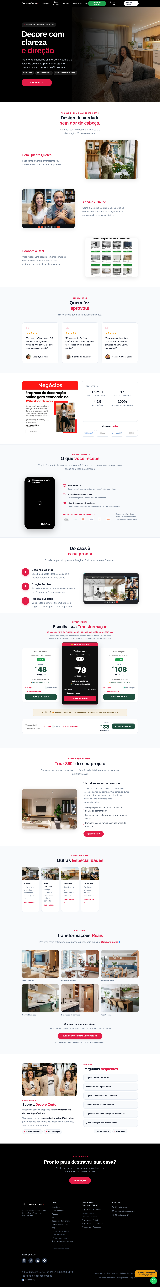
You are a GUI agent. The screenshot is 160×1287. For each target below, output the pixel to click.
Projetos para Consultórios (92, 1223)
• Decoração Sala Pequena (61, 1231)
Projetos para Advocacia (91, 1227)
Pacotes (66, 3)
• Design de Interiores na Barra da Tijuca (62, 1245)
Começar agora (97, 3)
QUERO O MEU (93, 834)
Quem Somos (99, 1273)
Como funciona (56, 3)
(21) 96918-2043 (122, 1207)
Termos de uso (112, 1273)
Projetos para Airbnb (90, 1220)
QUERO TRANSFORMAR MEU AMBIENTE (80, 1036)
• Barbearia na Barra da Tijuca (89, 1216)
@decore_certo (109, 942)
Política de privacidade (129, 1273)
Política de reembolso (106, 1278)
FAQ (86, 3)
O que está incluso (34, 691)
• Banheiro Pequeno (59, 1235)
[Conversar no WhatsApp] (153, 1280)
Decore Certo (29, 3)
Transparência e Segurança (128, 1278)
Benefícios (45, 3)
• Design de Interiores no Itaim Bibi (60, 1248)
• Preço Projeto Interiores (60, 1238)
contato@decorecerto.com (125, 1211)
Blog (53, 1228)
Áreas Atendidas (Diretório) (62, 1241)
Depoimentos (77, 3)
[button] (40, 964)
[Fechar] (156, 1271)
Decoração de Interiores (61, 1221)
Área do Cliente (129, 3)
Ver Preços (37, 82)
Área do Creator (112, 3)
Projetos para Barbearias (91, 1210)
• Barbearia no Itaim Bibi (88, 1213)
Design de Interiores (59, 1224)
